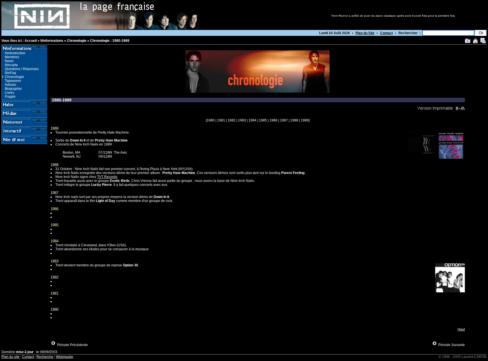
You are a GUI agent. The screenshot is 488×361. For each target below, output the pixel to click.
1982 (232, 120)
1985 (263, 120)
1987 (284, 120)
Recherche (44, 357)
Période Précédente (72, 345)
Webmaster (64, 357)
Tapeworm (13, 81)
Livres (9, 93)
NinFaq (10, 73)
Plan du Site (365, 33)
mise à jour (25, 352)
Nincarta (11, 65)
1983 (242, 120)
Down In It (78, 140)
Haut (461, 329)
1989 (305, 120)
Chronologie (76, 41)
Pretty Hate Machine (111, 140)
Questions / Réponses (22, 69)
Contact (386, 33)
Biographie (13, 89)
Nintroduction (15, 53)
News (9, 61)
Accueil (31, 41)
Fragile (10, 97)
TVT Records (107, 177)
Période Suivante (451, 345)
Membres (12, 57)
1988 (294, 120)
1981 (221, 120)
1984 (252, 120)
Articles (10, 85)
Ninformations (51, 41)
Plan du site (10, 357)
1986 (273, 120)
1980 (211, 120)
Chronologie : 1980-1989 (109, 41)
